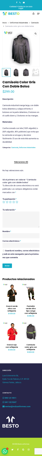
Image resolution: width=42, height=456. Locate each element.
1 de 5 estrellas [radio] (3, 202)
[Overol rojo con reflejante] (11, 331)
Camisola (35, 23)
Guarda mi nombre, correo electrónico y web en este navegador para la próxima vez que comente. (20, 254)
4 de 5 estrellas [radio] (13, 202)
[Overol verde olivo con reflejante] (11, 292)
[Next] (36, 73)
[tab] (21, 162)
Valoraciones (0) (21, 162)
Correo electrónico (11, 241)
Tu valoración (9, 210)
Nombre (6, 231)
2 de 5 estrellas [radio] (7, 202)
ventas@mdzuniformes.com (17, 406)
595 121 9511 (10, 398)
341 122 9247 (10, 402)
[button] (38, 14)
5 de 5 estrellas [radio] (17, 202)
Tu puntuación (9, 199)
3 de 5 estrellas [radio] (10, 202)
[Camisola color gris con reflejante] (31, 331)
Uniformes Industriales (19, 23)
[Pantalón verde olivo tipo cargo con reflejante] (31, 292)
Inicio (4, 23)
